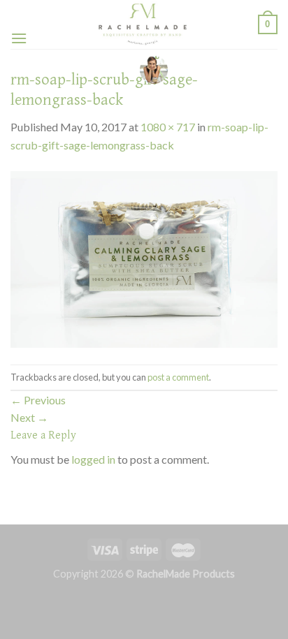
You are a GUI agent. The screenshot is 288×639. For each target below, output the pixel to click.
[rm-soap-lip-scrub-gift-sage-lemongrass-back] (144, 257)
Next (29, 417)
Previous (38, 399)
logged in (93, 459)
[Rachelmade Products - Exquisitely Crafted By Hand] (142, 24)
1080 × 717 (168, 126)
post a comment (178, 377)
